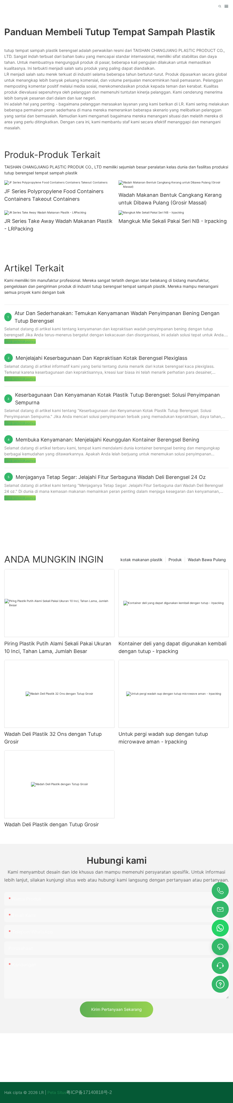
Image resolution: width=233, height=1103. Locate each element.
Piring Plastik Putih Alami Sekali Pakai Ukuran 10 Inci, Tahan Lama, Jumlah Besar (57, 647)
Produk (175, 559)
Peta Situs (56, 1092)
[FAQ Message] (220, 983)
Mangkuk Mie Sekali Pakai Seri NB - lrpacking (172, 221)
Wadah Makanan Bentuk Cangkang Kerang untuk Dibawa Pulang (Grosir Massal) (170, 199)
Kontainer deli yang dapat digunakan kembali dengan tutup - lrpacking (172, 647)
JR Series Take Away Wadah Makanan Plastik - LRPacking (58, 225)
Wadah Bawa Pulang (207, 559)
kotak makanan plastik (141, 559)
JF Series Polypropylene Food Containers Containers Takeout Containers (53, 195)
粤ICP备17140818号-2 (89, 1092)
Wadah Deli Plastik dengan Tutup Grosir (51, 824)
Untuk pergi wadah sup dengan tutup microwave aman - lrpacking (163, 738)
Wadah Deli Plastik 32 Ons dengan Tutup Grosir (53, 738)
